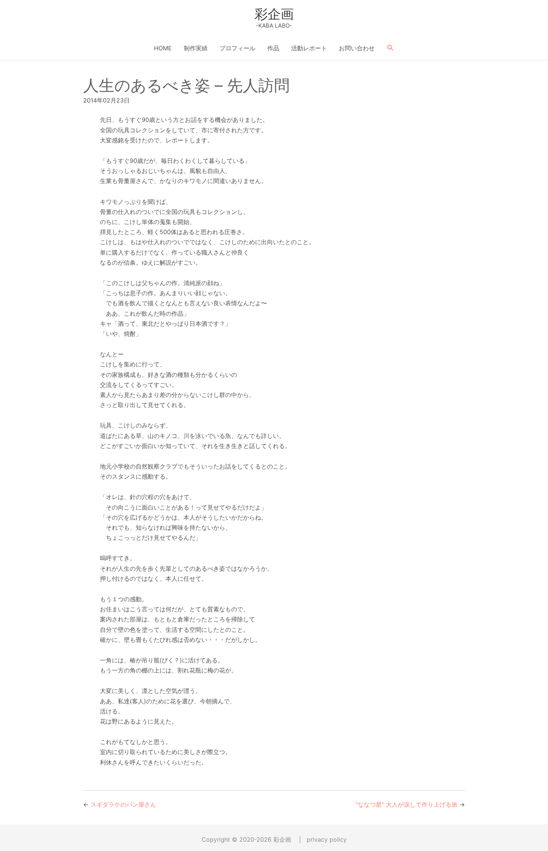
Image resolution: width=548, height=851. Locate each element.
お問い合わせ (357, 48)
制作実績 (196, 48)
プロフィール (237, 48)
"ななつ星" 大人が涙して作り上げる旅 (406, 804)
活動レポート (309, 48)
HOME (163, 48)
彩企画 (274, 14)
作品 (273, 48)
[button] (390, 48)
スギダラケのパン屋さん (123, 804)
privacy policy (327, 839)
